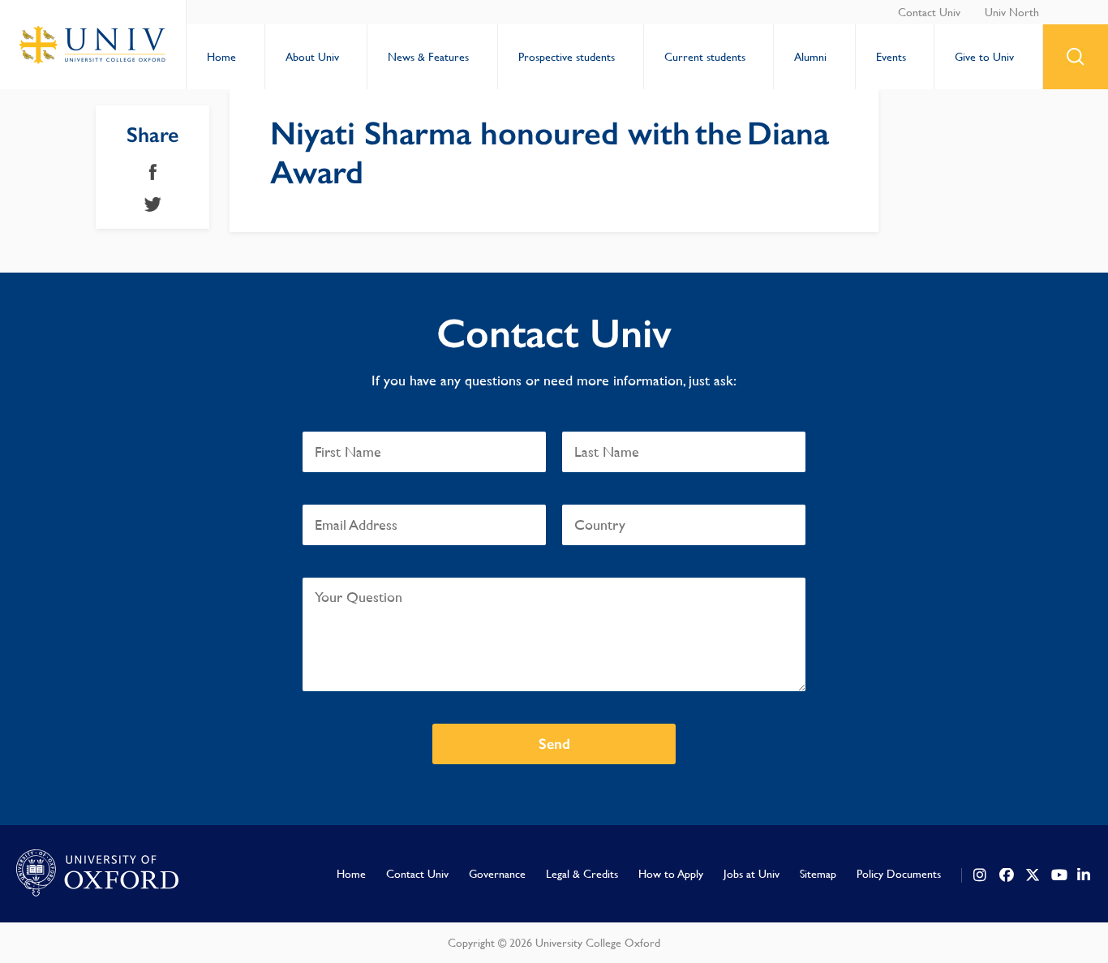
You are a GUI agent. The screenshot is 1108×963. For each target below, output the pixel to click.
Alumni (810, 56)
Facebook (152, 172)
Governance (497, 873)
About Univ (312, 56)
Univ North (1012, 12)
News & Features (428, 56)
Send (554, 744)
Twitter (152, 204)
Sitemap (818, 873)
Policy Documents (899, 873)
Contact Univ (929, 12)
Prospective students (566, 56)
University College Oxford (93, 44)
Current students (704, 56)
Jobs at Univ (751, 873)
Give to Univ (984, 56)
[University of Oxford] (97, 873)
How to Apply (670, 873)
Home (221, 56)
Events (891, 56)
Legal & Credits (582, 873)
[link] (980, 875)
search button (1075, 56)
